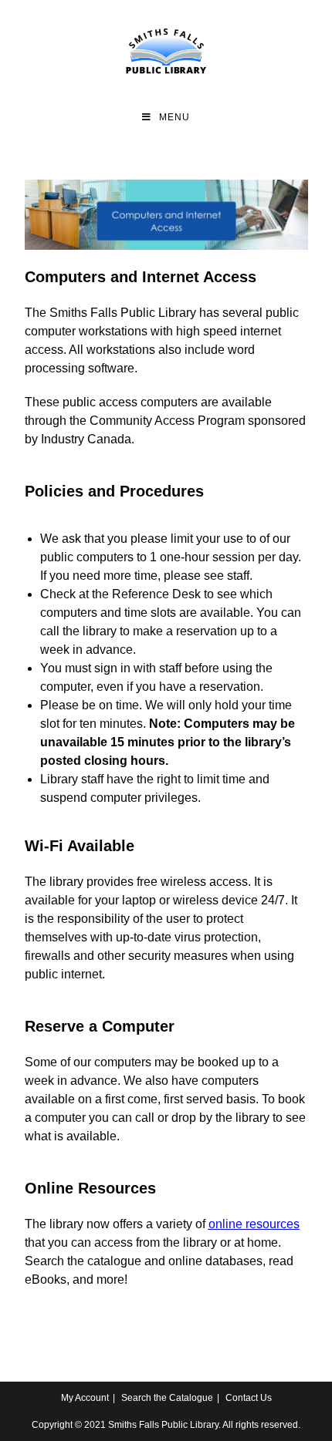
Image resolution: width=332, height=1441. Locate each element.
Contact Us (248, 1397)
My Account (85, 1397)
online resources (254, 1224)
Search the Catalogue (167, 1397)
